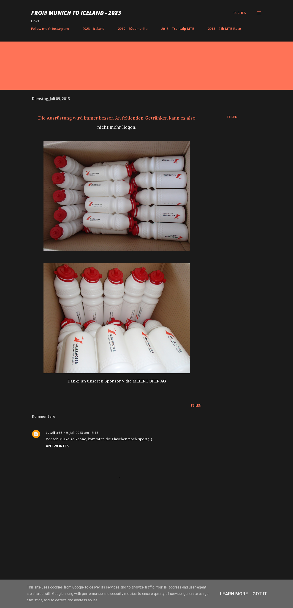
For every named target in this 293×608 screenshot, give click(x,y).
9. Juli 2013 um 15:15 (82, 432)
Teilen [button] (232, 116)
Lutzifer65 (54, 432)
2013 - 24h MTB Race (224, 28)
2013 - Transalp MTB (177, 28)
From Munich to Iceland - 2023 (76, 13)
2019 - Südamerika (133, 28)
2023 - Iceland (93, 28)
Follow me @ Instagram (50, 28)
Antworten (57, 446)
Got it (259, 594)
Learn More (234, 594)
